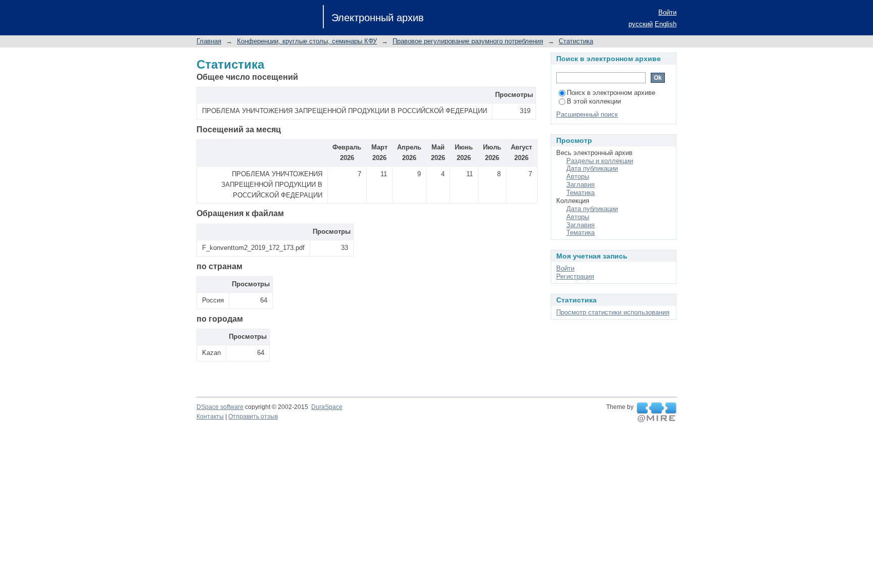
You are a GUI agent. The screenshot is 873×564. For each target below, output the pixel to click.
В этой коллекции (594, 101)
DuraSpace (327, 407)
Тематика (580, 192)
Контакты (210, 416)
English (665, 24)
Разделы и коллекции (599, 161)
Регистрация (575, 276)
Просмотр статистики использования (612, 312)
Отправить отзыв (253, 416)
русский (640, 24)
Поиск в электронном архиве (611, 92)
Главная (209, 41)
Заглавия (580, 184)
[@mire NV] (656, 412)
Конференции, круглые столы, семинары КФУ (307, 41)
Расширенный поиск (587, 114)
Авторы (577, 176)
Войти (667, 12)
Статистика (576, 41)
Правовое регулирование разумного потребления (468, 41)
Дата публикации (592, 168)
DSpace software (220, 407)
